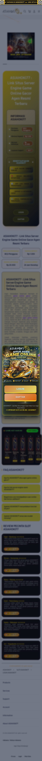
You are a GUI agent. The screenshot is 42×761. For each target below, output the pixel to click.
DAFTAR (20, 397)
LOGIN (20, 389)
